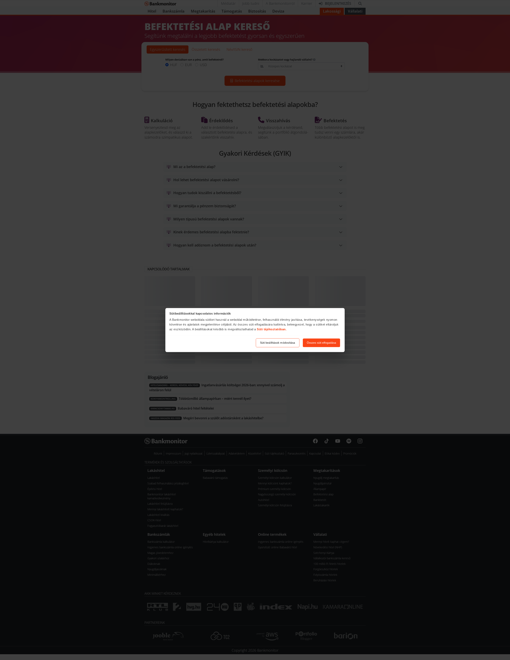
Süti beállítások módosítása (277, 342)
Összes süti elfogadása (321, 342)
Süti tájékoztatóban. (271, 329)
